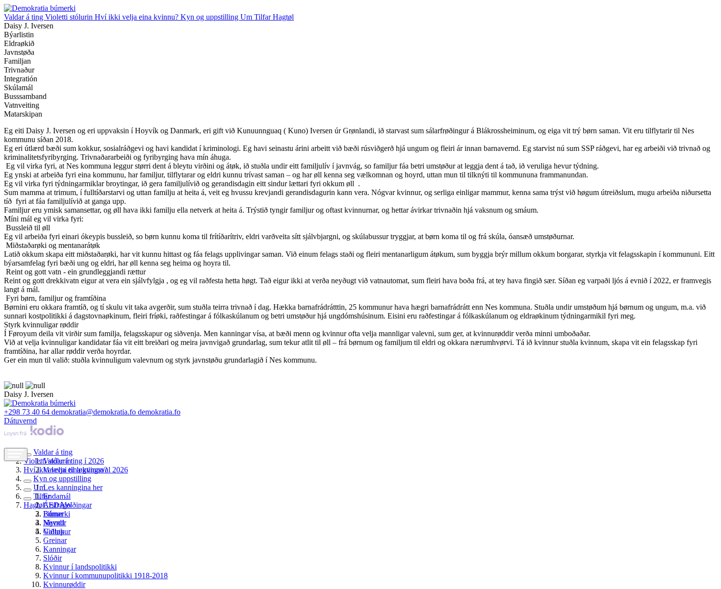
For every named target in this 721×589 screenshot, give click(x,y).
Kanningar (59, 549)
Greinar (55, 540)
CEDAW (57, 505)
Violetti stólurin (70, 17)
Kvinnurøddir (64, 584)
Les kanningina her (73, 487)
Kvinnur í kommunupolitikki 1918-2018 (105, 575)
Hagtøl (283, 17)
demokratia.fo (159, 412)
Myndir (54, 522)
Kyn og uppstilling (210, 17)
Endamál (57, 496)
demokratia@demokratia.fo (95, 412)
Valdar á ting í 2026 (73, 461)
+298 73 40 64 (28, 412)
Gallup (53, 531)
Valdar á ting (24, 17)
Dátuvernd (20, 421)
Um (247, 17)
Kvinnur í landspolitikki (80, 567)
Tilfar (263, 17)
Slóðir (52, 558)
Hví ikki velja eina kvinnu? (137, 17)
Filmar (53, 514)
